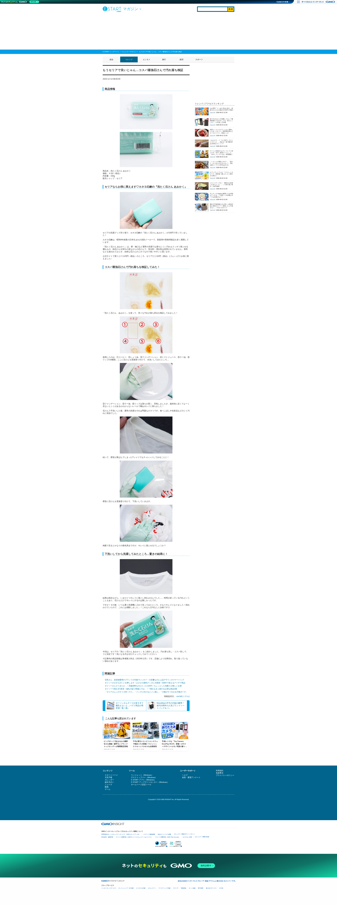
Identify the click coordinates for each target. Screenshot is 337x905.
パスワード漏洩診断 (149, 834)
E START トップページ (111, 52)
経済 (181, 59)
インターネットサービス (108, 888)
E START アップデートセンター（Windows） (150, 782)
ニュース (108, 784)
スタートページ (111, 775)
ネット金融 (192, 888)
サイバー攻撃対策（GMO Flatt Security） (167, 837)
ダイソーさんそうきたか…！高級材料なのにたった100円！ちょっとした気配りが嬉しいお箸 (143, 686)
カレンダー (109, 780)
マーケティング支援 (164, 888)
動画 (106, 787)
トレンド (125, 52)
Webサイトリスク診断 (164, 834)
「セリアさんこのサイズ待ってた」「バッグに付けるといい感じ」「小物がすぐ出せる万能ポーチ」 (146, 692)
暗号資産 (200, 888)
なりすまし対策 (187, 837)
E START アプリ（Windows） (143, 780)
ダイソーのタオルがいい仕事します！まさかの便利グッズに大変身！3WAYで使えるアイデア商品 (145, 683)
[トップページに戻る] (112, 9)
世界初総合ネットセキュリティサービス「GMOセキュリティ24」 (120, 834)
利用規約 (219, 770)
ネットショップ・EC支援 (125, 888)
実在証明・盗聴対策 (107, 837)
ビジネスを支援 (140, 888)
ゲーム (107, 789)
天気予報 (108, 777)
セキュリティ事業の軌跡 (202, 837)
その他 (221, 888)
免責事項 (219, 773)
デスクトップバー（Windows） (144, 777)
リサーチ (175, 888)
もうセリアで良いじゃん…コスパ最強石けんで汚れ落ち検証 (160, 52)
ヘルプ (185, 775)
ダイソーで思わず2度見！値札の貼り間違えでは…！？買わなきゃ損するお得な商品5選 (141, 689)
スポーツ (199, 59)
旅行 (164, 59)
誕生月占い (109, 782)
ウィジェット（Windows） (142, 775)
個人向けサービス (211, 888)
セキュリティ (152, 888)
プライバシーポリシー (225, 775)
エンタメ (146, 59)
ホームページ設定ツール (141, 784)
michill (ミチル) (183, 696)
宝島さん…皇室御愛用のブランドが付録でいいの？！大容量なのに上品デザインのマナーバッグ (144, 680)
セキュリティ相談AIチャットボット (184, 834)
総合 (111, 59)
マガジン (133, 52)
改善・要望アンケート (191, 777)
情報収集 (183, 888)
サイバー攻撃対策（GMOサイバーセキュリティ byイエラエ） (134, 837)
